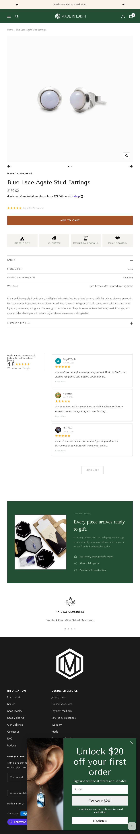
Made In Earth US (19, 173)
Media (55, 732)
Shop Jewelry (14, 711)
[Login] (123, 16)
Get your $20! (99, 800)
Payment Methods (62, 711)
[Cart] (131, 16)
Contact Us (13, 732)
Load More (92, 470)
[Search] (16, 16)
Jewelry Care (59, 697)
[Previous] (8, 166)
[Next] (131, 166)
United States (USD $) (20, 793)
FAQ (9, 739)
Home (10, 29)
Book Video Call (16, 718)
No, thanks (100, 820)
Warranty (57, 725)
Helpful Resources (62, 704)
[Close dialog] (132, 743)
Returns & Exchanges (64, 718)
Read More (60, 381)
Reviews (11, 746)
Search (11, 704)
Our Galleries (15, 725)
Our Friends (14, 697)
